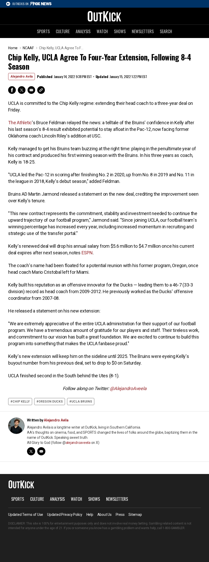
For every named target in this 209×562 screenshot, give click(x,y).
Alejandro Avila (21, 76)
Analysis (83, 31)
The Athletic (20, 122)
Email (31, 90)
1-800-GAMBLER (174, 528)
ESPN (87, 252)
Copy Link (41, 90)
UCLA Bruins (81, 401)
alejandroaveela (78, 443)
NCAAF (28, 48)
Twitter (21, 90)
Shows (120, 31)
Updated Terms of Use (25, 515)
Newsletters (143, 31)
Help (89, 515)
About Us (104, 515)
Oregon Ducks (50, 401)
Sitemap (135, 515)
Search (166, 31)
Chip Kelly (21, 401)
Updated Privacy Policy (64, 515)
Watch (102, 31)
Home (13, 48)
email (41, 451)
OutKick (104, 16)
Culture (63, 31)
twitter (31, 451)
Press (120, 515)
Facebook (12, 90)
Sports (43, 31)
